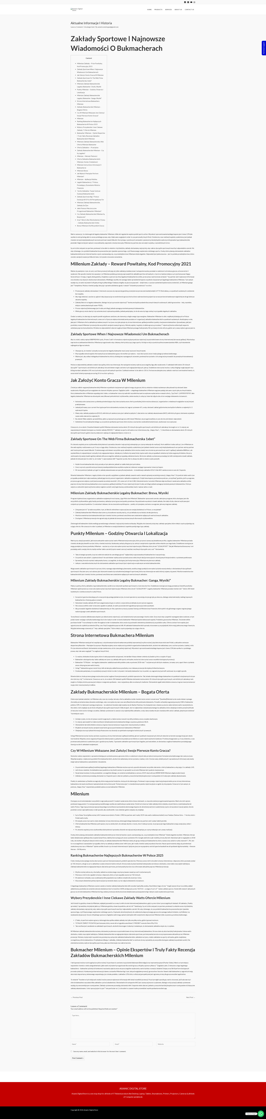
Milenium (80, 118)
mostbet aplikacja (108, 373)
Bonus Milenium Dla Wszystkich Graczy (90, 226)
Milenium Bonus (82, 171)
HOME (149, 9)
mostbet (149, 285)
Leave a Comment (77, 27)
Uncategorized (89, 27)
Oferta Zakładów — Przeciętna (87, 147)
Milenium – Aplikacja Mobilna (87, 179)
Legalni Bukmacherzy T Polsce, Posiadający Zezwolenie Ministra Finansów (88, 185)
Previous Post (77, 997)
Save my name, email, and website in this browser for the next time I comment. (99, 1051)
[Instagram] (188, 2)
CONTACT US (189, 9)
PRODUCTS (158, 9)
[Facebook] (185, 2)
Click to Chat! (251, 1114)
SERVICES (168, 9)
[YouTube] (191, 2)
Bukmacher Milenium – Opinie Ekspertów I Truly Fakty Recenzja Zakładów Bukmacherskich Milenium (91, 136)
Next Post (190, 997)
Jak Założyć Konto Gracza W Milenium (90, 75)
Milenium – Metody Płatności (87, 156)
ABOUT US (178, 9)
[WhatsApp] (194, 2)
